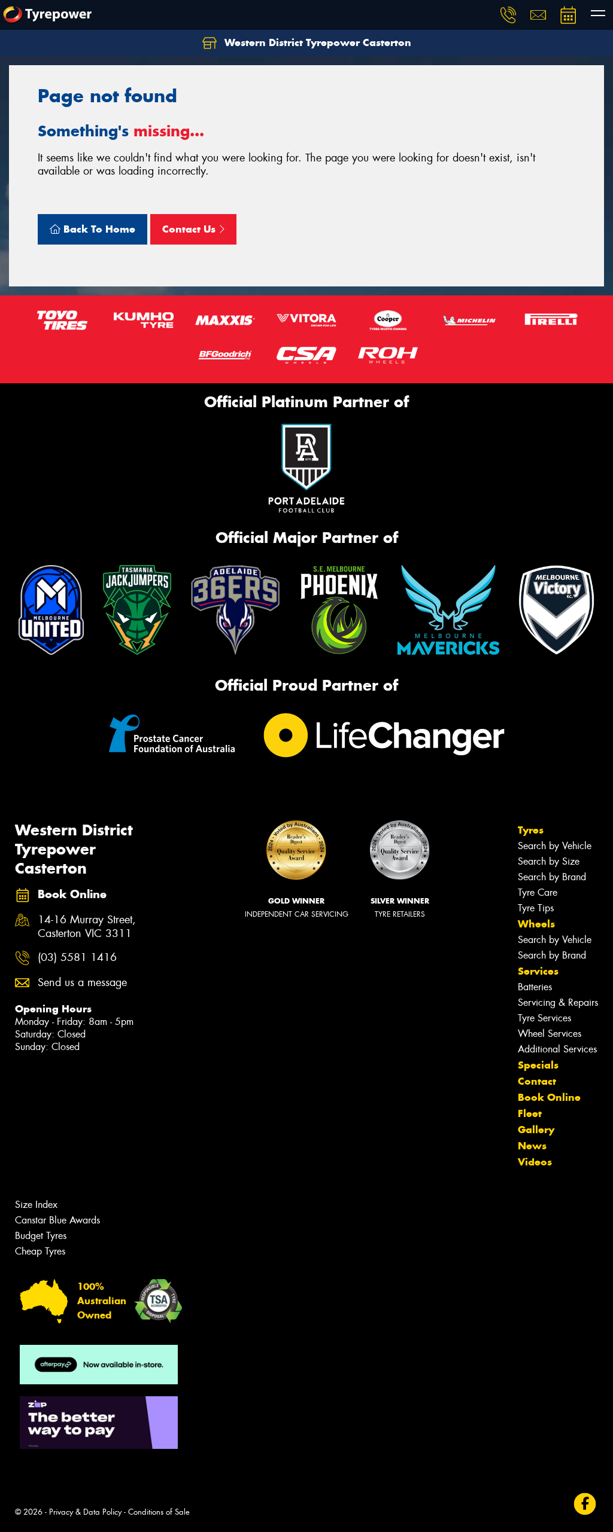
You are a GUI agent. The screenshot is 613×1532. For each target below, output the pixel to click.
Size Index (36, 1204)
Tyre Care (537, 892)
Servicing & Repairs (558, 1002)
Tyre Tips (536, 908)
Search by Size (548, 861)
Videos (535, 1161)
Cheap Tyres (40, 1251)
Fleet (530, 1113)
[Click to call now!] (508, 15)
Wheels (536, 923)
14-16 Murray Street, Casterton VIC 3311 (87, 927)
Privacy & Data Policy (85, 1512)
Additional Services (557, 1049)
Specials (538, 1065)
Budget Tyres (40, 1235)
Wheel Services (549, 1033)
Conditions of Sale (159, 1512)
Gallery (536, 1129)
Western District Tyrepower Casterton (316, 42)
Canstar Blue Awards (57, 1220)
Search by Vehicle (554, 846)
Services (538, 971)
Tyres (531, 830)
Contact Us (190, 229)
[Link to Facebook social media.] (585, 1504)
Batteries (535, 987)
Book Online (549, 1097)
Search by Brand (552, 877)
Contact (537, 1081)
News (532, 1145)
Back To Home (97, 229)
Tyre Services (544, 1018)
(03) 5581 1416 (77, 958)
